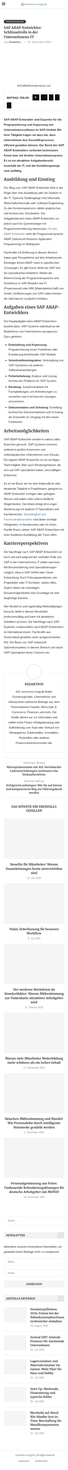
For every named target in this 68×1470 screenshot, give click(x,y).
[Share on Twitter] (51, 97)
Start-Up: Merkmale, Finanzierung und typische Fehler (44, 1393)
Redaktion (15, 41)
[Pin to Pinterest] (57, 97)
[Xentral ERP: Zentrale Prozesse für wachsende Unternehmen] (15, 1342)
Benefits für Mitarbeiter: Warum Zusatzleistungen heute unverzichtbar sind (34, 868)
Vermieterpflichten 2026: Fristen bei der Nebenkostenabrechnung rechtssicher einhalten (47, 1315)
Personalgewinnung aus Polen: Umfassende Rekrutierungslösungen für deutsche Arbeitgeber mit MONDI (34, 1187)
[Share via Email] (9, 105)
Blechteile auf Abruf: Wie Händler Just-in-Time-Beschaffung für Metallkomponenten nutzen (46, 1421)
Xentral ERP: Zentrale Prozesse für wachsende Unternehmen (47, 1341)
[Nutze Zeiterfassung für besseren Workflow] (34, 903)
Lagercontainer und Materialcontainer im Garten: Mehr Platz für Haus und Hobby (46, 1367)
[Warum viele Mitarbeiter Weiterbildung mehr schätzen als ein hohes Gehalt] (34, 1033)
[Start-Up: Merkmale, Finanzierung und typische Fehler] (15, 1394)
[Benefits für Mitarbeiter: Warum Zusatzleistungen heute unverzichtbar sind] (34, 839)
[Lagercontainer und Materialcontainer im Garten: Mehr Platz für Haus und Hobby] (15, 1366)
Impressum (24, 1461)
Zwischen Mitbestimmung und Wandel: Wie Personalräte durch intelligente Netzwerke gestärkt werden (34, 1123)
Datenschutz (41, 1461)
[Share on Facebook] (44, 97)
